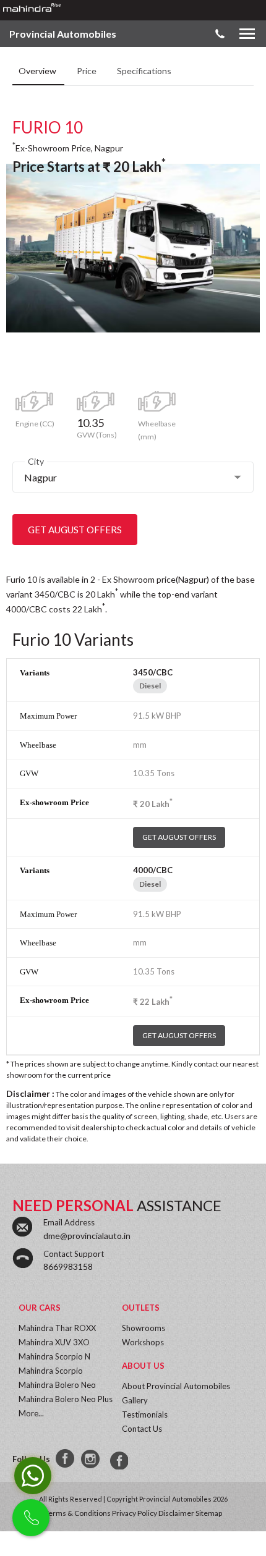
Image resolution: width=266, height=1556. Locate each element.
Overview (38, 71)
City (36, 461)
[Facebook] (65, 1458)
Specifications (144, 71)
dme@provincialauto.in (87, 1235)
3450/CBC (153, 672)
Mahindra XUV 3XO (54, 1342)
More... (31, 1413)
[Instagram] (91, 1458)
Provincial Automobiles (62, 34)
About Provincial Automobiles (176, 1386)
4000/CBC (153, 870)
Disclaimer (176, 1513)
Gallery (135, 1400)
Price (87, 71)
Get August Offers (75, 529)
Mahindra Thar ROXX (57, 1328)
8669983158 (68, 1266)
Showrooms (143, 1328)
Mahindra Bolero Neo (57, 1385)
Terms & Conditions (78, 1513)
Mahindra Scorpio (51, 1371)
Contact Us (142, 1429)
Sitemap (208, 1513)
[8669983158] (117, 1458)
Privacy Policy (134, 1513)
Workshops (143, 1342)
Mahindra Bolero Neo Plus (66, 1399)
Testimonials (145, 1414)
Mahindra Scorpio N (54, 1356)
